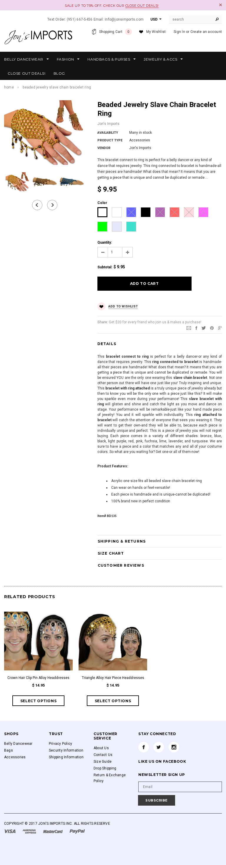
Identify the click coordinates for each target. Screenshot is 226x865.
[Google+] (220, 328)
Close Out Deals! (142, 6)
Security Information (66, 750)
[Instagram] (174, 747)
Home (9, 87)
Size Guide (103, 761)
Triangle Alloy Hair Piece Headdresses (113, 678)
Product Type (109, 140)
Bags (8, 750)
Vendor (103, 148)
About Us (101, 748)
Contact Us (103, 755)
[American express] (29, 831)
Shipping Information (66, 757)
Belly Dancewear (18, 744)
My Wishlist (156, 32)
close (220, 5)
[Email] (189, 328)
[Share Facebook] (196, 328)
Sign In (179, 32)
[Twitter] (204, 328)
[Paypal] (77, 831)
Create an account (206, 32)
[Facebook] (143, 747)
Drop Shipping (105, 768)
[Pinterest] (212, 328)
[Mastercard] (53, 831)
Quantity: (104, 242)
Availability (107, 133)
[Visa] (10, 831)
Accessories (15, 757)
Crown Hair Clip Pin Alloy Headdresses (38, 678)
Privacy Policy (60, 744)
